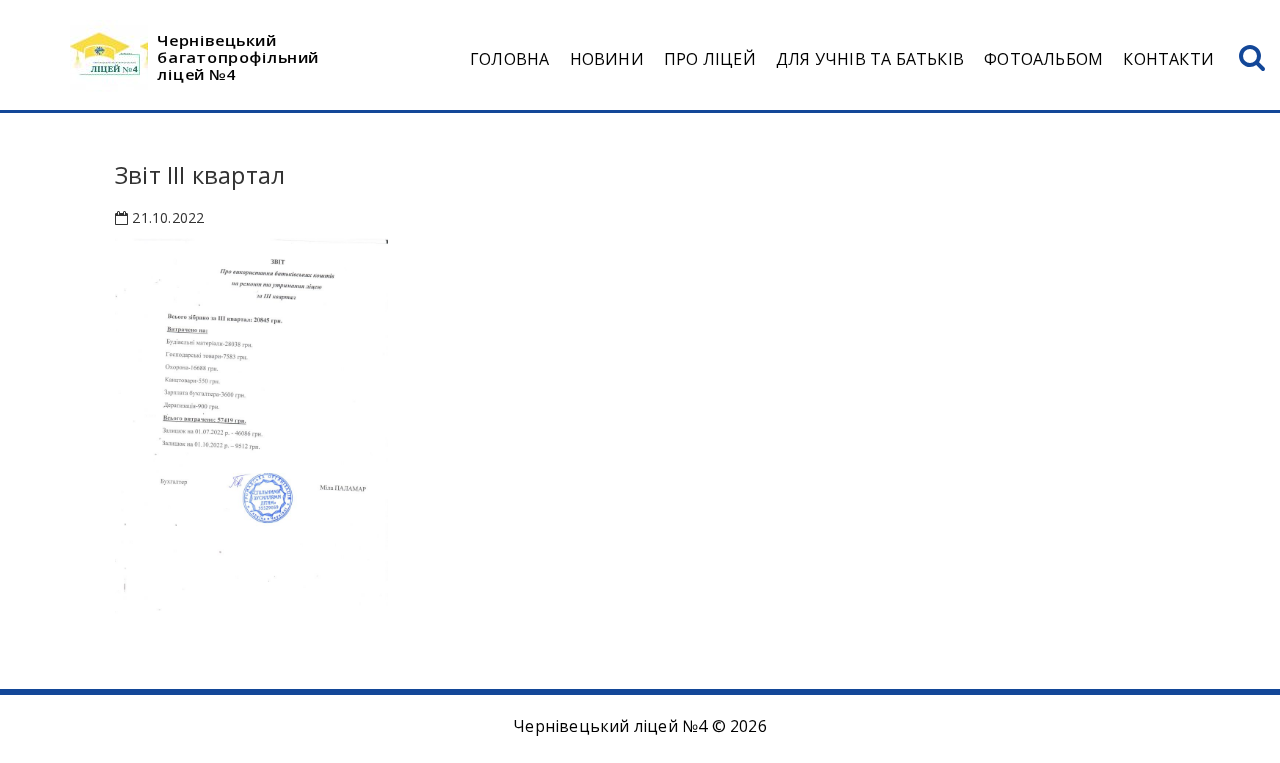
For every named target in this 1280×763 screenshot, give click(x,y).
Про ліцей (710, 59)
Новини (607, 59)
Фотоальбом (1043, 59)
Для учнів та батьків (870, 59)
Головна (509, 59)
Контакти (1168, 59)
